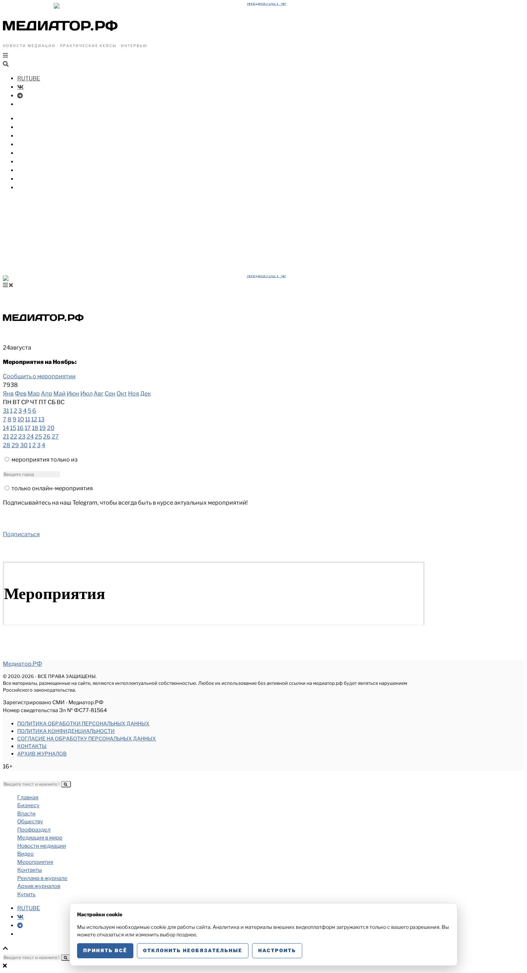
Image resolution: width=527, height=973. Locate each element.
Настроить (277, 950)
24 (30, 436)
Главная (27, 797)
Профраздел (35, 144)
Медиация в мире (43, 153)
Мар (34, 393)
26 (47, 436)
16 (20, 428)
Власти (28, 127)
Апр (46, 393)
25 (38, 436)
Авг (99, 393)
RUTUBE (28, 78)
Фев (21, 393)
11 (27, 419)
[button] (66, 784)
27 (55, 436)
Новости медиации (46, 162)
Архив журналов (42, 753)
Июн (73, 393)
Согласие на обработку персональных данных (86, 738)
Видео (26, 170)
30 (24, 445)
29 (15, 445)
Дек (145, 393)
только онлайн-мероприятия (52, 488)
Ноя (133, 393)
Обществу (32, 136)
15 (13, 428)
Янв (8, 393)
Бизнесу (29, 119)
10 (21, 419)
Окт (122, 393)
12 (34, 419)
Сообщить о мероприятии (39, 376)
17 (28, 428)
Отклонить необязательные (192, 950)
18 (35, 428)
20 (50, 428)
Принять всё (105, 950)
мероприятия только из (44, 459)
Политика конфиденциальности (66, 731)
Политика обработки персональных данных (83, 723)
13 (41, 419)
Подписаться (21, 534)
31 (6, 410)
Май (59, 393)
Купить (27, 187)
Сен (110, 393)
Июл (86, 393)
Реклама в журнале (42, 878)
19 (42, 428)
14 (6, 428)
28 (6, 445)
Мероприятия (37, 179)
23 (21, 436)
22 (13, 436)
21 (6, 436)
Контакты (32, 746)
